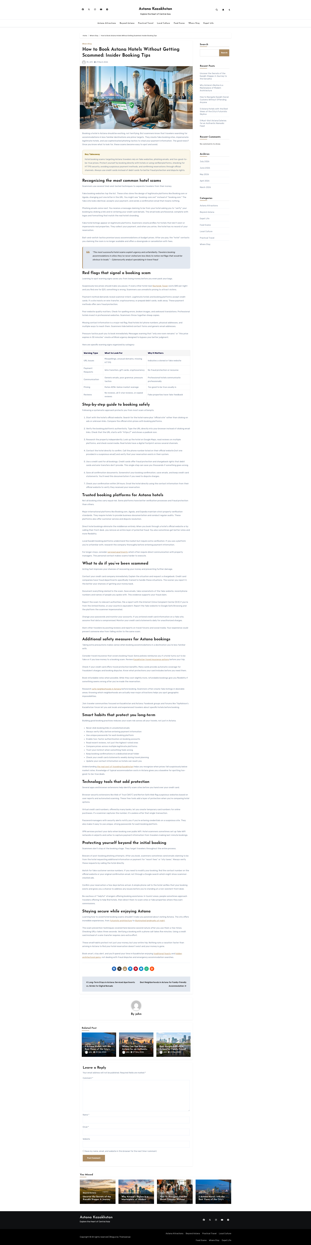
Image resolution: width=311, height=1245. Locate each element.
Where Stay (194, 23)
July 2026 (204, 161)
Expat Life (208, 23)
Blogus (113, 1237)
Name (86, 1115)
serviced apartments (118, 552)
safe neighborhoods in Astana (106, 689)
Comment (88, 1078)
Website (86, 1139)
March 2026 (205, 187)
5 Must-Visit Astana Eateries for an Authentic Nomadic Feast (213, 123)
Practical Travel (145, 23)
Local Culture (163, 23)
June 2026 (205, 168)
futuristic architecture (121, 920)
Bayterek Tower (160, 286)
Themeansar (124, 1237)
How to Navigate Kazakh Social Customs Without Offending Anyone (214, 100)
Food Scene (179, 23)
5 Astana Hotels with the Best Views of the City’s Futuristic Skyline (98, 1049)
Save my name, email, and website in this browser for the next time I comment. (121, 1151)
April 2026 (205, 181)
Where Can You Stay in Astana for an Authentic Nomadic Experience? (134, 1049)
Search (204, 44)
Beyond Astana (127, 23)
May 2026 (204, 174)
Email (86, 1127)
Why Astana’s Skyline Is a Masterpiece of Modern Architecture (211, 88)
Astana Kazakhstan (155, 9)
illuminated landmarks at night (150, 920)
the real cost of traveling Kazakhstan (115, 766)
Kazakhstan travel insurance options (151, 659)
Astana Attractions (106, 23)
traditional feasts (162, 953)
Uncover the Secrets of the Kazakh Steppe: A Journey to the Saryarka (213, 76)
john (91, 62)
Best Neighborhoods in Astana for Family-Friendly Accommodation (173, 1049)
